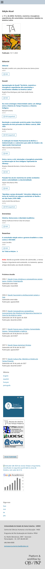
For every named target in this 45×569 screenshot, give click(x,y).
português (6, 385)
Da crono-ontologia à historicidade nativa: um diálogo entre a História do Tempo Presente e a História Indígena (21, 106)
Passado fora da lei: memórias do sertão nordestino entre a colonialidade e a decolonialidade (21, 179)
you (4, 516)
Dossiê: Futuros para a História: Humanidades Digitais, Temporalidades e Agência (21, 330)
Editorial (5, 66)
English (5, 376)
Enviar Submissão (10, 457)
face (4, 506)
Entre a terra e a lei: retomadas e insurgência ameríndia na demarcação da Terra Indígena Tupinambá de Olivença (22, 161)
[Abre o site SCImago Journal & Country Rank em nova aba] (22, 470)
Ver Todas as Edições (9, 251)
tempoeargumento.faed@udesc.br (16, 546)
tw (4, 512)
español (6, 379)
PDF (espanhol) (10, 116)
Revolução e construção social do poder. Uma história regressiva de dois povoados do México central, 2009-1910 (21, 124)
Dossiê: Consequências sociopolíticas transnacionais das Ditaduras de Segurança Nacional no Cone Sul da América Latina (22, 313)
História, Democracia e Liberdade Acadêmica (18, 218)
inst (4, 509)
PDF (6, 74)
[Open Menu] (2, 2)
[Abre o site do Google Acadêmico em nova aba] (13, 491)
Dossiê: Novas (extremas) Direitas (19, 345)
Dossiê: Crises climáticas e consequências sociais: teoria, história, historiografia (22, 280)
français (6, 382)
